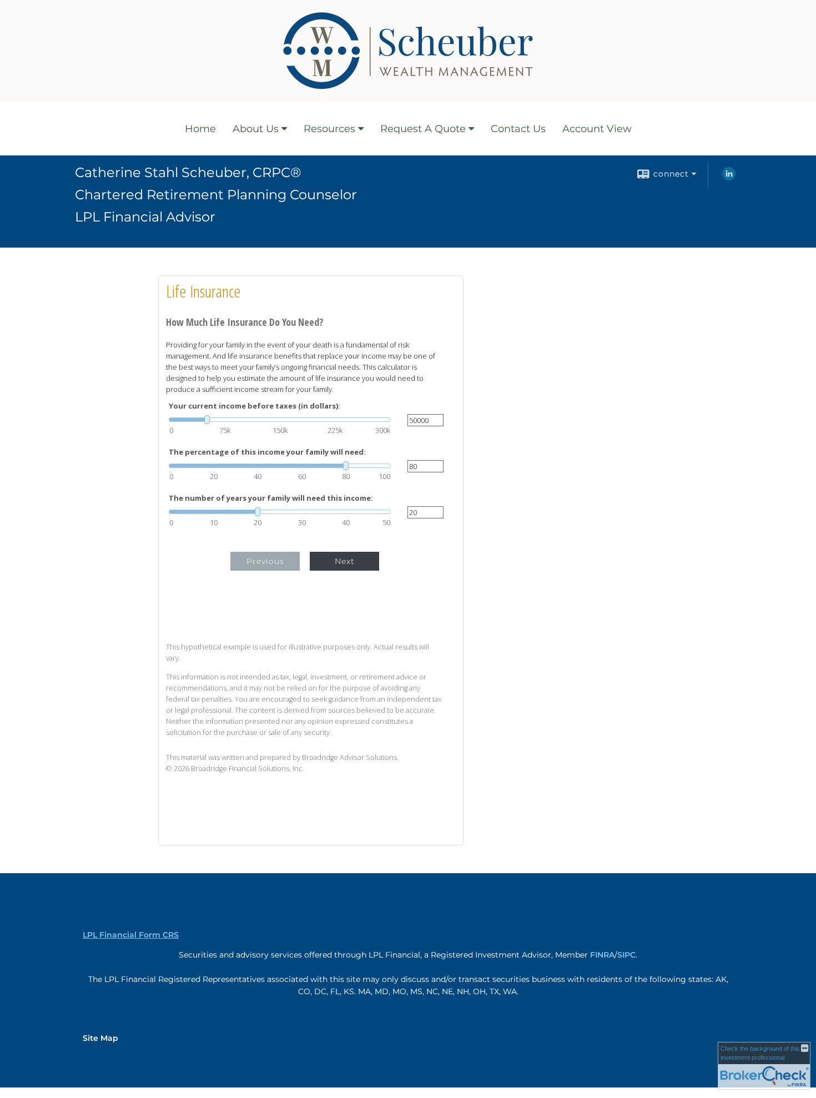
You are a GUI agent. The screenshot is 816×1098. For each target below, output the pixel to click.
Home (200, 129)
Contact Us (518, 129)
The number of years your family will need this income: (271, 498)
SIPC (626, 955)
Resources (329, 129)
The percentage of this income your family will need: (267, 452)
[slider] (280, 419)
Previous (265, 561)
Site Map (100, 1038)
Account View (597, 129)
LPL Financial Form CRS (131, 935)
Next (345, 561)
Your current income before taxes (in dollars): (254, 406)
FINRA (602, 955)
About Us (256, 129)
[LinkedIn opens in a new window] (729, 178)
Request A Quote (423, 129)
